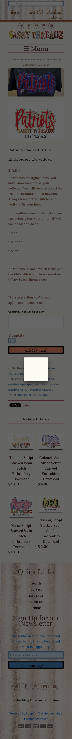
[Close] (45, 360)
